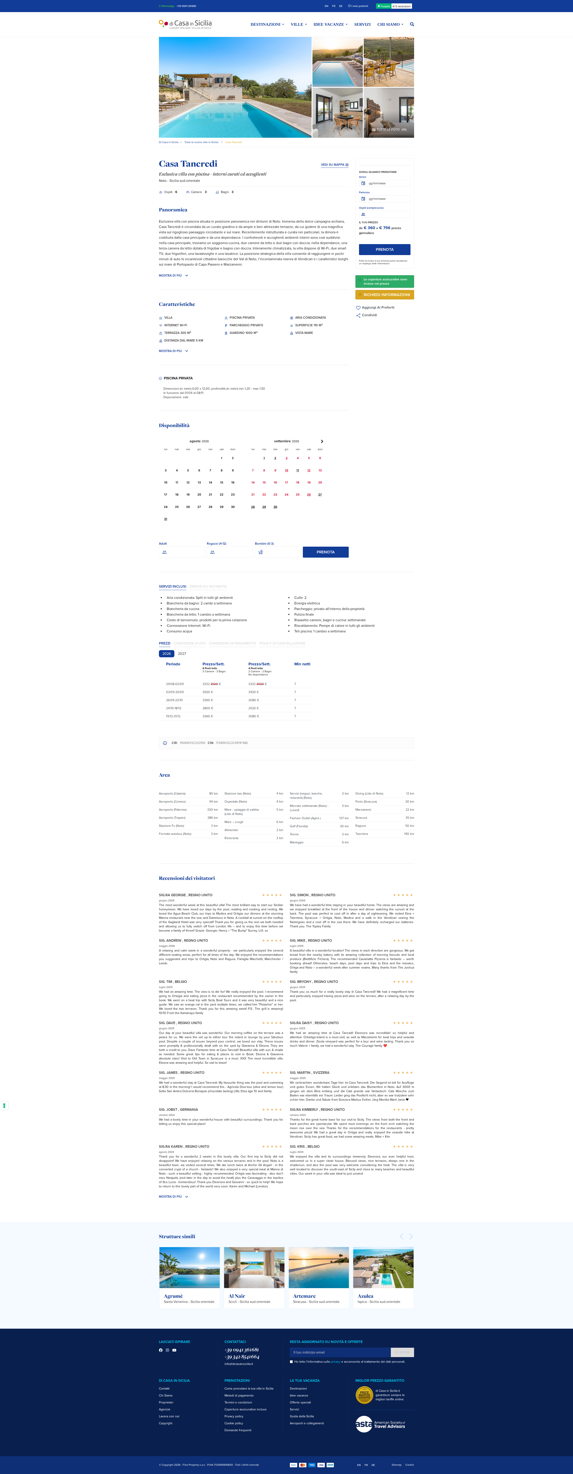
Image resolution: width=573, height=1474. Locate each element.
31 (165, 519)
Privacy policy (233, 1416)
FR (333, 6)
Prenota (326, 552)
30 (275, 507)
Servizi (362, 24)
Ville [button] (297, 24)
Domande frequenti (237, 1430)
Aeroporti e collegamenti (307, 1423)
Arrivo (362, 176)
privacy (335, 1362)
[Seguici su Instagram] (167, 1350)
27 (320, 494)
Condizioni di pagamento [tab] (232, 643)
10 (286, 470)
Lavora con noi (169, 1416)
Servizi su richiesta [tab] (208, 586)
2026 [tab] (166, 653)
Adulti (163, 544)
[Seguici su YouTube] (174, 1350)
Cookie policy (233, 1423)
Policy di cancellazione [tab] (282, 643)
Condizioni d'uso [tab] (190, 643)
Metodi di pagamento (239, 1395)
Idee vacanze (299, 1395)
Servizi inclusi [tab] (172, 586)
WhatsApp (167, 6)
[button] (412, 24)
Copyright (165, 1423)
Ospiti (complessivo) (371, 207)
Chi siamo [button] (388, 24)
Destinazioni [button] (265, 24)
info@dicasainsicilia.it (238, 1364)
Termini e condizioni (238, 1402)
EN (326, 6)
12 (308, 470)
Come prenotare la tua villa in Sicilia (248, 1388)
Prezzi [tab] (164, 643)
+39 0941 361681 (186, 6)
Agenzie (164, 1409)
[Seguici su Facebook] (160, 1350)
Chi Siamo (166, 1395)
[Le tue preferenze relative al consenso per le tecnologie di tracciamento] (4, 1105)
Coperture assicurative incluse (245, 1409)
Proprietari (166, 1402)
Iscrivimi (402, 1352)
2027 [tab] (182, 653)
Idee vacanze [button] (329, 24)
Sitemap (397, 1464)
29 (264, 507)
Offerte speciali (300, 1402)
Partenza (364, 192)
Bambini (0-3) (264, 544)
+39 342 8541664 (241, 1356)
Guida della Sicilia (302, 1416)
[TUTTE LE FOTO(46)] (389, 112)
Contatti (164, 1388)
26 (309, 494)
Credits (409, 1464)
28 (253, 507)
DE (340, 6)
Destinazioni (298, 1388)
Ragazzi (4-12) (216, 544)
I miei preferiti (359, 6)
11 (297, 470)
